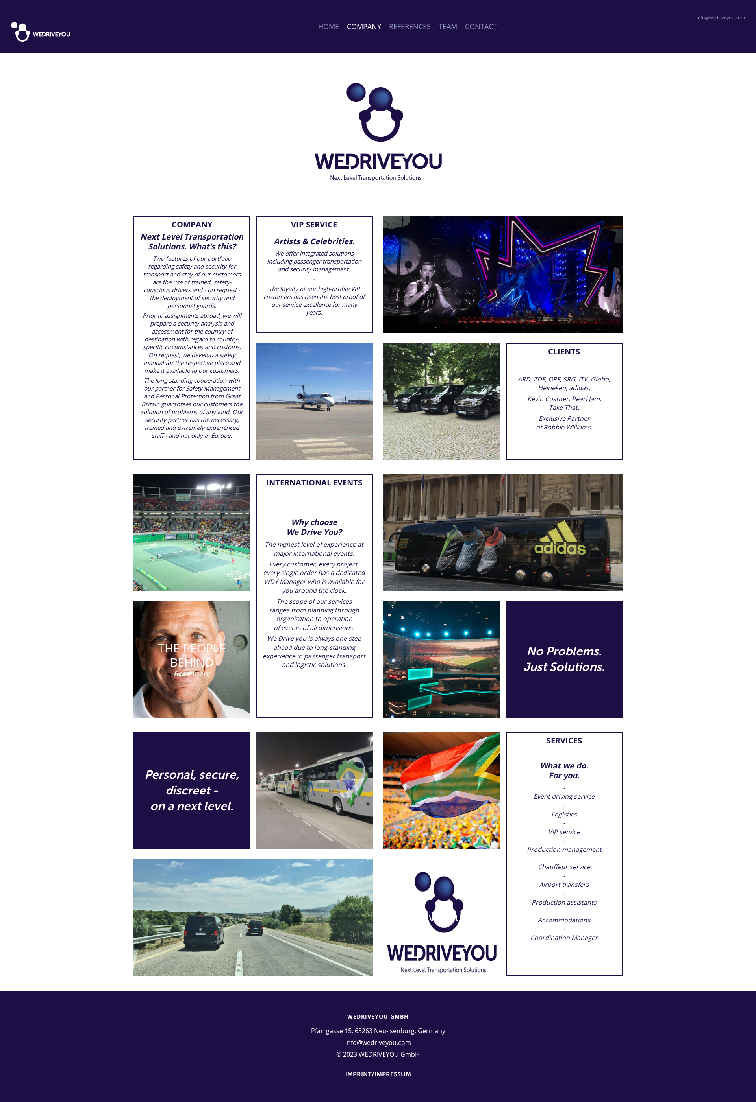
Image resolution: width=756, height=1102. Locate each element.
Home (328, 26)
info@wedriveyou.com (721, 17)
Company (364, 26)
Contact (481, 26)
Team (448, 26)
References (410, 26)
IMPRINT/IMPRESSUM (378, 1074)
